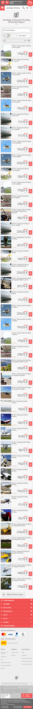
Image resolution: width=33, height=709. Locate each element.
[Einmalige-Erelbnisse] (16, 677)
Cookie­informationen (27, 664)
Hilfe (2, 659)
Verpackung (3, 656)
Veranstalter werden (5, 662)
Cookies (8, 701)
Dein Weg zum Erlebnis (4, 653)
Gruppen (13, 655)
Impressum (24, 655)
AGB (23, 652)
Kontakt (3, 668)
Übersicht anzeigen (13, 643)
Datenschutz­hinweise (27, 661)
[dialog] (16, 704)
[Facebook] (31, 683)
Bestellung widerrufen (6, 665)
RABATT (29, 4)
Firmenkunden (14, 652)
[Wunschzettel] (31, 8)
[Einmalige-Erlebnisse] (13, 8)
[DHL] (3, 643)
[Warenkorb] (27, 8)
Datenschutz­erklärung (27, 658)
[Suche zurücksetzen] (28, 40)
